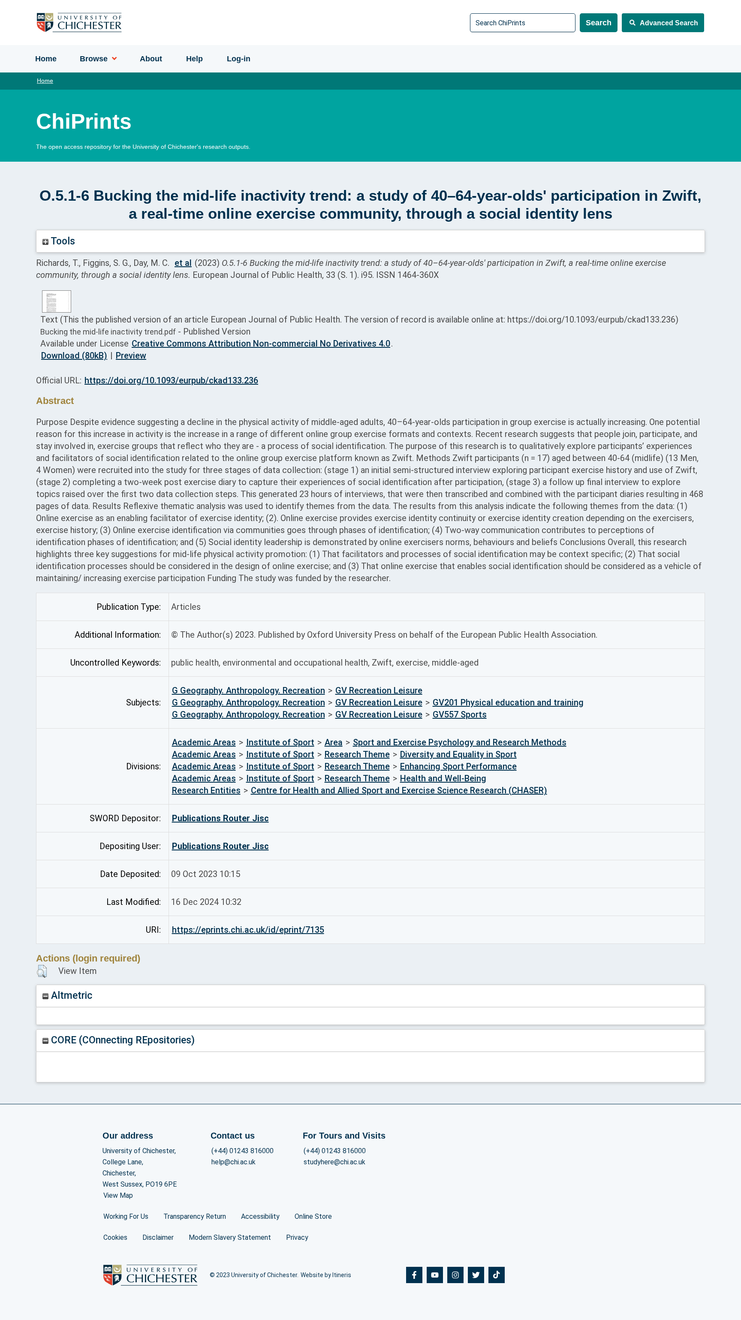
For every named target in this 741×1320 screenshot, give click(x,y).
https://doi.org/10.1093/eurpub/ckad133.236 (171, 380)
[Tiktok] (496, 1275)
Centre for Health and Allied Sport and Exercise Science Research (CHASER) (399, 790)
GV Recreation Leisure (378, 690)
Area (334, 742)
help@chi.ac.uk (233, 1162)
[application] (112, 59)
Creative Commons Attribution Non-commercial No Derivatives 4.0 (261, 343)
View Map (118, 1195)
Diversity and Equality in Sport (458, 754)
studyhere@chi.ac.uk (334, 1162)
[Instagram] (455, 1275)
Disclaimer (158, 1237)
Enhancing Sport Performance (458, 766)
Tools (61, 241)
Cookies (115, 1237)
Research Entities (206, 790)
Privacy (297, 1237)
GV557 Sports (460, 714)
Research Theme (357, 754)
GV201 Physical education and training (508, 702)
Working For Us (125, 1216)
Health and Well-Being (443, 778)
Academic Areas (204, 742)
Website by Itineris (326, 1275)
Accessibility (260, 1216)
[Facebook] (414, 1275)
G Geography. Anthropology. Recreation (248, 690)
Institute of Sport (280, 742)
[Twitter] (476, 1275)
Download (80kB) (74, 355)
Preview (131, 355)
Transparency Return (194, 1216)
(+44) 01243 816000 (242, 1151)
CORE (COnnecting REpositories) (121, 1040)
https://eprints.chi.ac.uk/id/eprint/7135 (248, 930)
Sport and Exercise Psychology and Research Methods (459, 742)
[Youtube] (435, 1275)
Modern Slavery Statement (230, 1237)
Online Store (313, 1216)
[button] (42, 971)
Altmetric (70, 995)
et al (183, 263)
